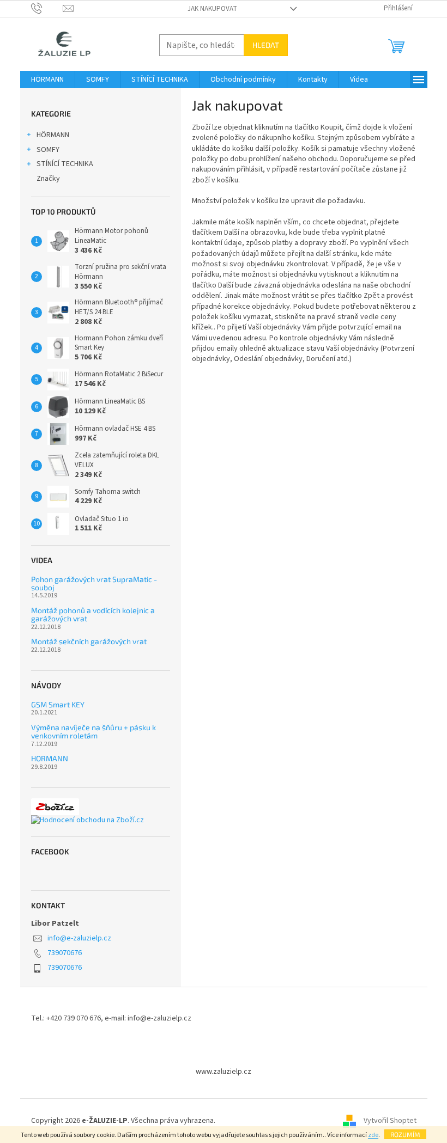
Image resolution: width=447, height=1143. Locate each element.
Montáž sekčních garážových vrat (89, 641)
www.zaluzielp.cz (223, 1071)
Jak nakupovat (212, 9)
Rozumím (405, 1134)
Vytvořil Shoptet (390, 1120)
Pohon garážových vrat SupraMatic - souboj (94, 583)
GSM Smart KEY (57, 704)
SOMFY (48, 149)
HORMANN (49, 758)
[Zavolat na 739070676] (47, 8)
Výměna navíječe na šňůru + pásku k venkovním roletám (93, 731)
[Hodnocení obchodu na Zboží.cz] (87, 820)
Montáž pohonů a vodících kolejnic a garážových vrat (93, 614)
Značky (48, 178)
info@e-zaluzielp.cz (79, 938)
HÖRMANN (53, 135)
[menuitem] (47, 79)
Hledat (265, 45)
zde (373, 1135)
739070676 (64, 953)
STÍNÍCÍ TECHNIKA (65, 163)
